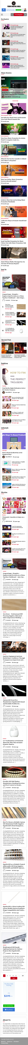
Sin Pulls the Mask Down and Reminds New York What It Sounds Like (16, 28)
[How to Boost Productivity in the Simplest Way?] (14, 441)
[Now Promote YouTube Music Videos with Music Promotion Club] (20, 348)
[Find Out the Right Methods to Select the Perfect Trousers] (14, 376)
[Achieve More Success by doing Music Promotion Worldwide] (14, 191)
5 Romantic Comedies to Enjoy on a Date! (13, 518)
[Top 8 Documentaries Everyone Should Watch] (6, 527)
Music (10, 115)
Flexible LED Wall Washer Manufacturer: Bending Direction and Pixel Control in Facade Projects (14, 783)
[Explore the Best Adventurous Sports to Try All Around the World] (6, 485)
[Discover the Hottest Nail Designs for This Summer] (6, 398)
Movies (4, 492)
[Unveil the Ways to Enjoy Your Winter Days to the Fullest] (6, 478)
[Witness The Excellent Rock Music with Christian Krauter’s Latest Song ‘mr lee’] (6, 65)
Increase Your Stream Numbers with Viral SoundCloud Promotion (6, 356)
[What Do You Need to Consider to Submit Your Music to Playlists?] (14, 149)
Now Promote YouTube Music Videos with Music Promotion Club (20, 356)
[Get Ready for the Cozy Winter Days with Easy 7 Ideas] (6, 421)
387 (23, 975)
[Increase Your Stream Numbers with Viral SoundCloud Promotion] (7, 348)
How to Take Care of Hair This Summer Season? (19, 470)
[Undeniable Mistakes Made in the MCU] (6, 542)
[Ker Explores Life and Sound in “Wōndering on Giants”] (6, 58)
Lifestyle (4, 428)
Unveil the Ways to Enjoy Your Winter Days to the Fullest (19, 477)
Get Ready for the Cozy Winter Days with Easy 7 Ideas (19, 420)
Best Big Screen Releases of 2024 (18, 534)
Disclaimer (16, 1041)
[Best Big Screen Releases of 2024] (6, 535)
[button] (12, 14)
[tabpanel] (14, 88)
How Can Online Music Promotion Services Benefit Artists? (12, 180)
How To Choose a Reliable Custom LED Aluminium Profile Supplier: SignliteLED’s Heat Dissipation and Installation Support (14, 824)
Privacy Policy (4, 1043)
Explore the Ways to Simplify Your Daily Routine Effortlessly (18, 462)
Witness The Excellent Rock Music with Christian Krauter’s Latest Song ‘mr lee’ (17, 66)
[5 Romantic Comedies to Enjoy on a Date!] (14, 505)
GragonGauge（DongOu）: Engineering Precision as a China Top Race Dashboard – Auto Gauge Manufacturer (13, 296)
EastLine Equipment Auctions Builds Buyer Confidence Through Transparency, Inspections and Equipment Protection (10, 314)
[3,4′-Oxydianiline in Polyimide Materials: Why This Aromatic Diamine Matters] (21, 330)
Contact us (9, 1041)
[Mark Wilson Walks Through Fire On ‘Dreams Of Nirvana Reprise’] (6, 50)
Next (25, 348)
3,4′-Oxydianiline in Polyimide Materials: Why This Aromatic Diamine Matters (10, 330)
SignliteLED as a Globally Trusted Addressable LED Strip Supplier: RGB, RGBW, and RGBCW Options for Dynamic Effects (14, 866)
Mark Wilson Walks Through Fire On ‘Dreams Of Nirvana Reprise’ (17, 51)
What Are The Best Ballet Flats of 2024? (19, 405)
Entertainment (5, 90)
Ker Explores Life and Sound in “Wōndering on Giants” (17, 58)
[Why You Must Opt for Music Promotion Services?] (14, 88)
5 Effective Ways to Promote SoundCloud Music (13, 221)
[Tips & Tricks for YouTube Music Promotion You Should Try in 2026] (6, 34)
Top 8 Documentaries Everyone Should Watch (17, 527)
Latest (4, 292)
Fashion (4, 363)
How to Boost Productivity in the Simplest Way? (12, 453)
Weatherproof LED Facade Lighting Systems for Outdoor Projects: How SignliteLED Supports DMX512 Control (12, 949)
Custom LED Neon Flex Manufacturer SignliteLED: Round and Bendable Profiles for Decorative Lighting (10, 322)
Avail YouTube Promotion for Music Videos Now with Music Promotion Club (13, 242)
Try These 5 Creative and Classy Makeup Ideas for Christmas (17, 413)
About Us (3, 1041)
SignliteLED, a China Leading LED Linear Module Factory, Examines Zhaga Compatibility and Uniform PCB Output (14, 908)
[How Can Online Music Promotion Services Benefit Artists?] (14, 170)
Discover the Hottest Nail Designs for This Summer (18, 398)
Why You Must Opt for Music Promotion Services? (11, 93)
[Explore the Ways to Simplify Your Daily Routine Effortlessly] (6, 463)
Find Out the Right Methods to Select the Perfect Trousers (13, 389)
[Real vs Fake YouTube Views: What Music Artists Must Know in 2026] (6, 42)
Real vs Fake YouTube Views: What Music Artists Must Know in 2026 (18, 44)
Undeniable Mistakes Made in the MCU (18, 542)
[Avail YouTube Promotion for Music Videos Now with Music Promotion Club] (14, 232)
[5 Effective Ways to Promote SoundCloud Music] (14, 211)
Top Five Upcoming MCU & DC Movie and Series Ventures (18, 549)
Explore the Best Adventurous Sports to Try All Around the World (19, 485)
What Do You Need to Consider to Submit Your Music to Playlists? (13, 159)
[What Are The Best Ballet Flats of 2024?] (6, 406)
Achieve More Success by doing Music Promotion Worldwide (13, 201)
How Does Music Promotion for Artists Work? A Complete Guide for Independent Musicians (13, 139)
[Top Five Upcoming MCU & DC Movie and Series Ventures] (6, 550)
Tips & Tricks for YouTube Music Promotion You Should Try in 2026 (17, 36)
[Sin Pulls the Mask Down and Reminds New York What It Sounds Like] (6, 26)
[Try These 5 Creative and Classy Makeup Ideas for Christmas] (6, 413)
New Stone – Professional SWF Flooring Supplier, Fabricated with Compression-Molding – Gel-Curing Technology (10, 306)
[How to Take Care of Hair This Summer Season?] (6, 470)
